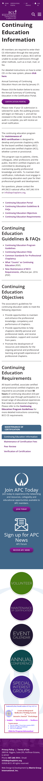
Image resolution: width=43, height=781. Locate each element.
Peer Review (10, 446)
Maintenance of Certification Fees (20, 441)
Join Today (21, 509)
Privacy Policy (8, 749)
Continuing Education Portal (19, 202)
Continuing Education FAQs (18, 252)
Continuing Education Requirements (23, 216)
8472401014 (14, 758)
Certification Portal (15, 102)
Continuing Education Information (20, 436)
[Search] (33, 14)
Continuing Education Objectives (21, 213)
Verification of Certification (17, 451)
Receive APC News (21, 550)
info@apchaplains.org (14, 192)
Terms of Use (23, 749)
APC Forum (21, 544)
